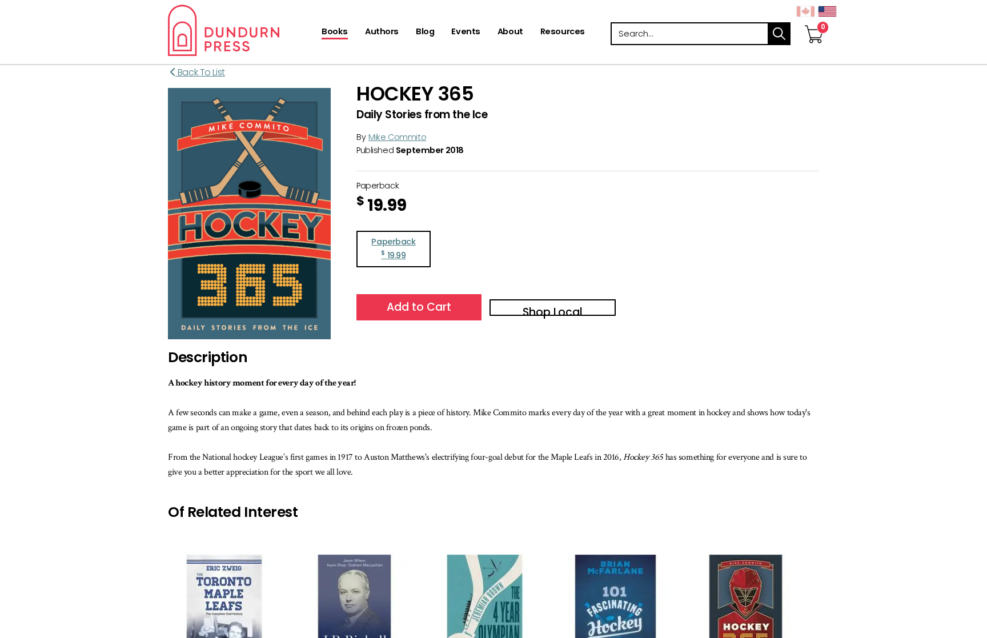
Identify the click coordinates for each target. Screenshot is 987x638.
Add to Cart (419, 307)
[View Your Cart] (814, 22)
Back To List (200, 72)
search (779, 33)
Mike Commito (397, 137)
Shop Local (553, 310)
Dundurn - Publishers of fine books (243, 30)
